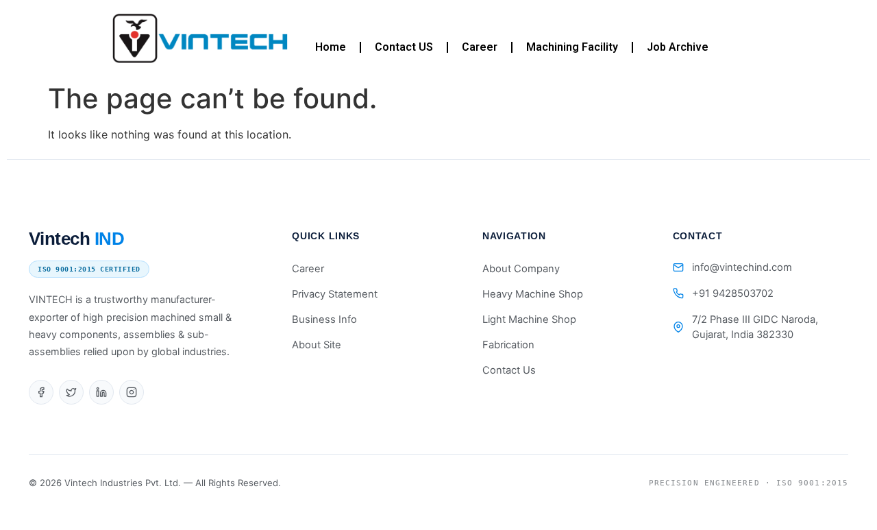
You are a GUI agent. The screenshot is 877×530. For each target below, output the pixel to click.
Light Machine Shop (529, 319)
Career (479, 46)
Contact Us (509, 370)
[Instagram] (131, 392)
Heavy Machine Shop (532, 294)
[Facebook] (41, 392)
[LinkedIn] (101, 392)
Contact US (404, 46)
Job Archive (677, 46)
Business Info (324, 319)
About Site (316, 345)
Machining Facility (572, 46)
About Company (521, 269)
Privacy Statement (335, 294)
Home (330, 46)
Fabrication (508, 345)
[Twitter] (71, 392)
